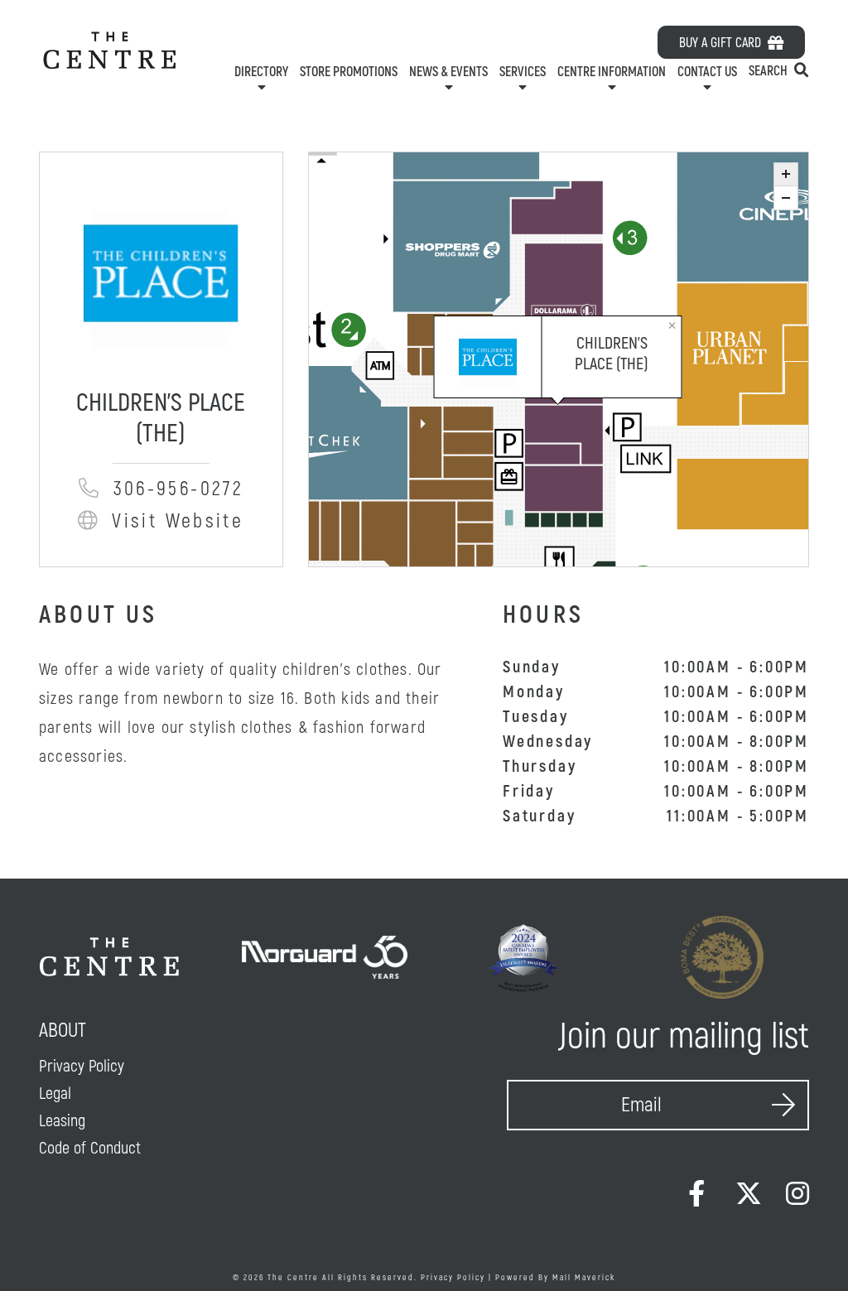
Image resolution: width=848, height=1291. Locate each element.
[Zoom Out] (785, 198)
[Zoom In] (785, 174)
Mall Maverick (583, 1278)
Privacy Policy (453, 1278)
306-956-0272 (174, 489)
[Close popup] (672, 324)
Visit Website (178, 521)
